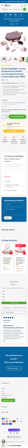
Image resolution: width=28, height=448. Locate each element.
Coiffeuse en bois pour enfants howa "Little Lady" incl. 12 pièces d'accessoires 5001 (20, 261)
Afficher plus (7, 176)
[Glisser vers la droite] (26, 42)
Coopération (4, 397)
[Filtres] (3, 312)
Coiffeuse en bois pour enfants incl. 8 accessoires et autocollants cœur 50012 (7, 260)
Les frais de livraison (20, 102)
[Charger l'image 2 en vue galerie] (10, 59)
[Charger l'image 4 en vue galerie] (21, 59)
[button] (2, 5)
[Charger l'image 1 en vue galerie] (4, 59)
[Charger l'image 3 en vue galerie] (15, 59)
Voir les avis (13, 131)
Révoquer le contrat (8, 400)
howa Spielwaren (10, 441)
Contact (3, 393)
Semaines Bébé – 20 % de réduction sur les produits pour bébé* (14, 19)
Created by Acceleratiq (19, 441)
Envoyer (7, 217)
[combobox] (18, 9)
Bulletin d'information (6, 395)
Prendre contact (13, 368)
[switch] (3, 446)
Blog (2, 391)
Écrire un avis (14, 303)
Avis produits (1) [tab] (7, 307)
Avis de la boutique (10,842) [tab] (19, 307)
